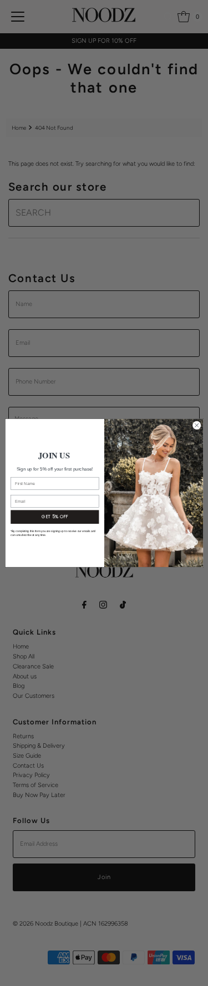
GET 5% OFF (55, 517)
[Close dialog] (196, 425)
